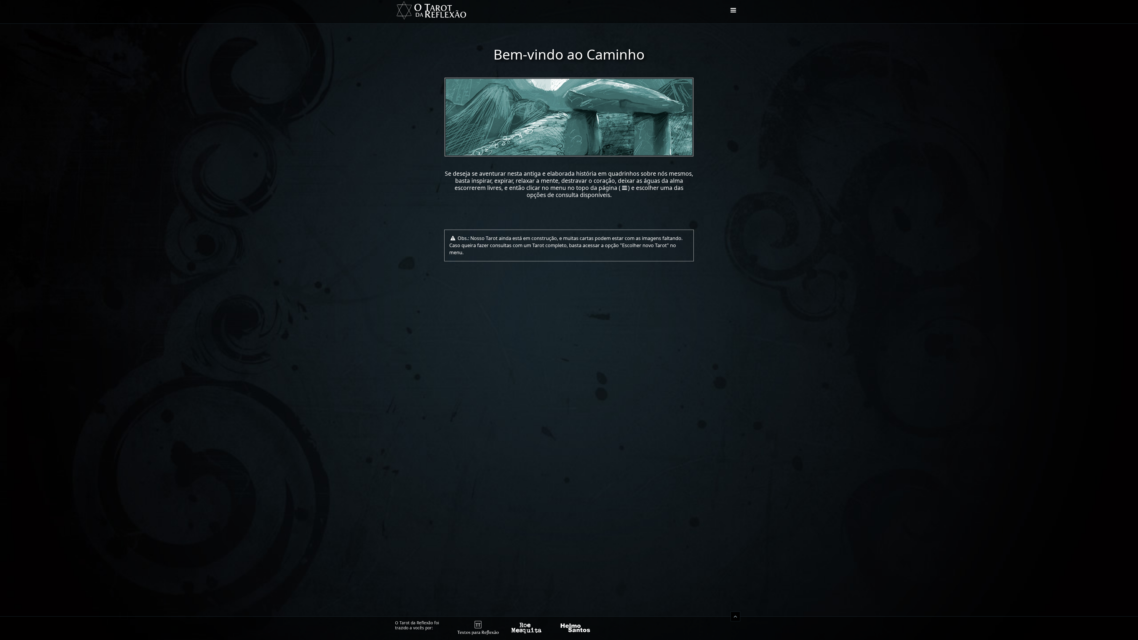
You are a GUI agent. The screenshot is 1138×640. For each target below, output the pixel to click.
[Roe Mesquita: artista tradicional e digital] (526, 633)
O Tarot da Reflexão (431, 10)
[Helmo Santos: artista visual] (575, 633)
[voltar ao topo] (735, 616)
